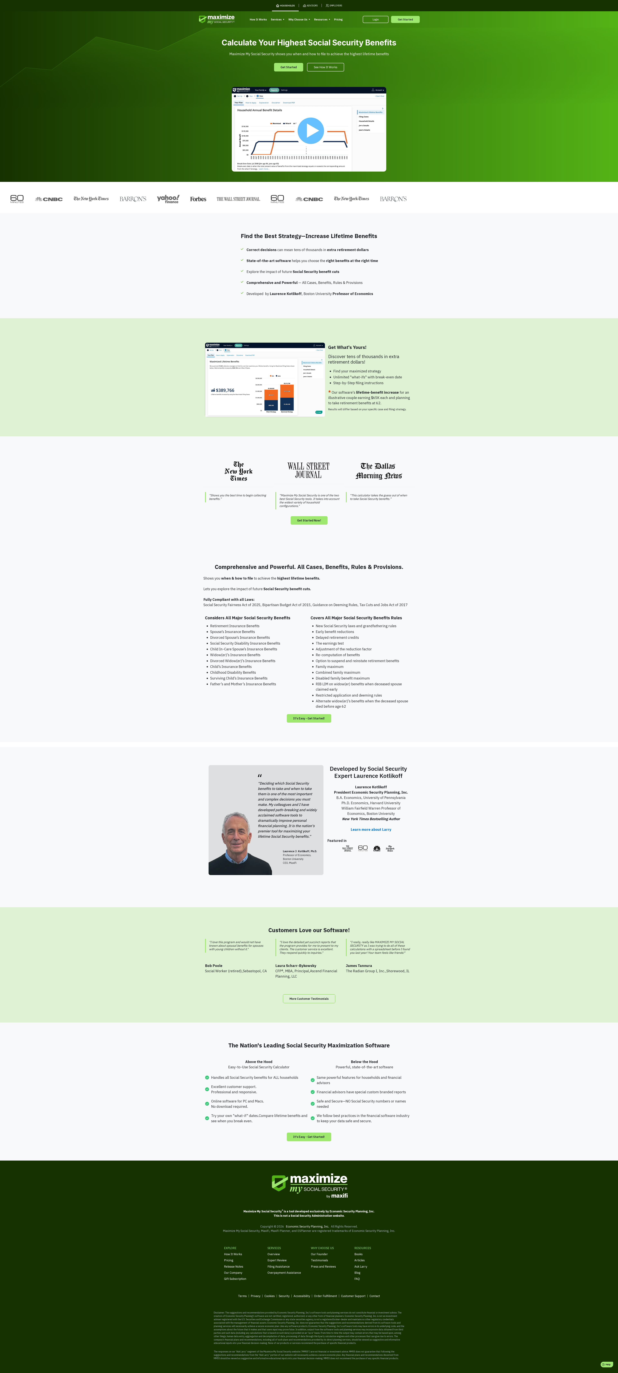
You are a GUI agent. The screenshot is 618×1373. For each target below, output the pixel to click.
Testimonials (319, 1260)
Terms (242, 1296)
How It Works (258, 19)
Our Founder (319, 1254)
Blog (357, 1273)
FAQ (357, 1279)
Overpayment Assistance (284, 1273)
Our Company (233, 1273)
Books (358, 1254)
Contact (375, 1296)
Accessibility (302, 1296)
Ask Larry (360, 1266)
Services (276, 19)
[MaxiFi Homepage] (210, 19)
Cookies (269, 1296)
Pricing (338, 19)
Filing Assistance (278, 1266)
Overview (273, 1254)
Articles (359, 1260)
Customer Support (353, 1296)
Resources (321, 19)
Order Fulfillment (325, 1296)
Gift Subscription (235, 1279)
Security (284, 1296)
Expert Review (277, 1260)
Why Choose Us (297, 19)
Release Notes (233, 1266)
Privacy (255, 1296)
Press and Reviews (323, 1266)
